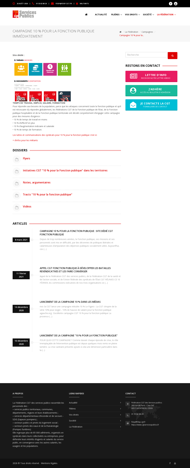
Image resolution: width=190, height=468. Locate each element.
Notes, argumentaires (36, 182)
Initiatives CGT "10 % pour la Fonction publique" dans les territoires (65, 170)
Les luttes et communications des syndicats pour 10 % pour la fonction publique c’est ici (55, 135)
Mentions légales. (49, 463)
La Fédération (165, 14)
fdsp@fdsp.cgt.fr (64, 3)
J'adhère (155, 90)
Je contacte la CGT (155, 105)
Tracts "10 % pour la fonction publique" (47, 194)
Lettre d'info (155, 76)
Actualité (101, 14)
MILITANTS (84, 3)
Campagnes (147, 31)
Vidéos (27, 206)
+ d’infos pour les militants (25, 140)
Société (147, 14)
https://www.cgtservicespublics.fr (145, 424)
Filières (115, 14)
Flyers (26, 158)
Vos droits (131, 14)
